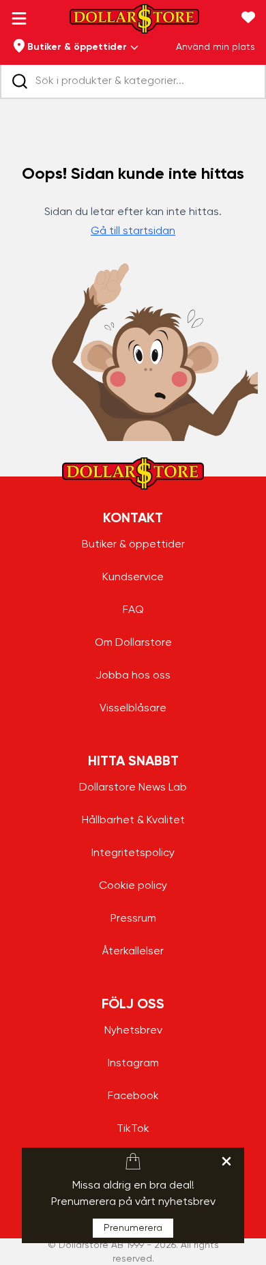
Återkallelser (133, 951)
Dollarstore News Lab (133, 787)
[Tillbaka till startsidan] (134, 23)
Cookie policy (133, 886)
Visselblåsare (133, 708)
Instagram (133, 1063)
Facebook (133, 1096)
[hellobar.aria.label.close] (226, 1161)
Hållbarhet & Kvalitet (133, 820)
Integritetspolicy (133, 853)
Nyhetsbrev (133, 1030)
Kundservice (133, 577)
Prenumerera (133, 1228)
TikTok (133, 1129)
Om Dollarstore (133, 643)
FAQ (133, 610)
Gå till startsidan (133, 231)
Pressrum (133, 918)
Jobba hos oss (133, 675)
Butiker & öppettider (133, 544)
